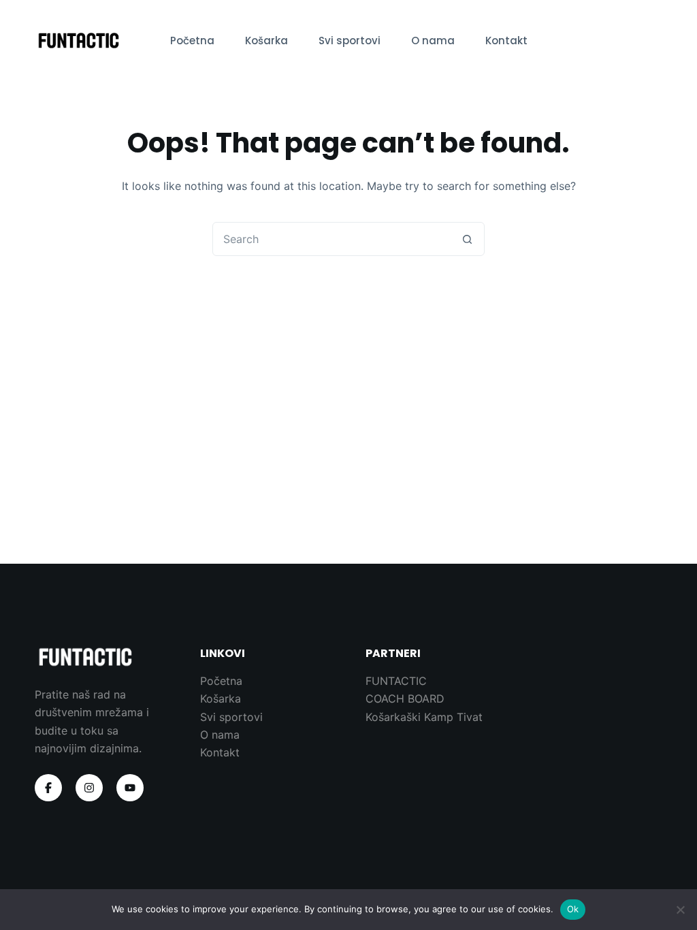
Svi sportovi (349, 40)
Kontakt (506, 40)
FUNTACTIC (396, 681)
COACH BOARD (405, 698)
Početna (192, 40)
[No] (680, 909)
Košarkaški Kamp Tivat (424, 717)
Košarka (266, 40)
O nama (433, 40)
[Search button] (467, 239)
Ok (573, 908)
